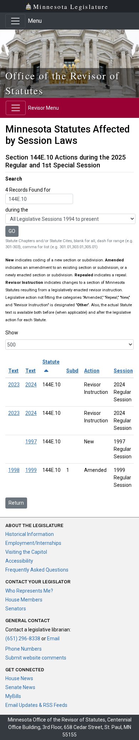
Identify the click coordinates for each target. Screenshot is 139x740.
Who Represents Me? (29, 591)
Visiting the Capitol (26, 552)
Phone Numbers (23, 649)
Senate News (20, 687)
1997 (31, 441)
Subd (72, 371)
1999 (31, 470)
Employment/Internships (33, 543)
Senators (15, 608)
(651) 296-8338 (22, 638)
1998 (14, 470)
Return (16, 503)
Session (123, 371)
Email (53, 638)
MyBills (13, 696)
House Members (23, 600)
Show (11, 332)
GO (12, 231)
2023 (14, 384)
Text (13, 371)
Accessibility (19, 561)
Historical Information (29, 534)
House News (19, 678)
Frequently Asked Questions (36, 570)
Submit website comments (35, 658)
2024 (31, 384)
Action (91, 371)
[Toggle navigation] (15, 21)
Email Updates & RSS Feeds (36, 705)
